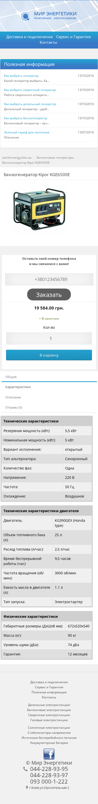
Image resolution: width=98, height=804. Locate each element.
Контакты (48, 42)
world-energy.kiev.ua (16, 157)
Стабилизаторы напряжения (49, 732)
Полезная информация (29, 64)
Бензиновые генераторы (55, 157)
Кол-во (49, 327)
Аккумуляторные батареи (49, 743)
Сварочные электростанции (49, 715)
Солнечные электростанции (49, 727)
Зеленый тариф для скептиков (26, 132)
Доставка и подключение (29, 36)
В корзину (49, 355)
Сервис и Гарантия (73, 36)
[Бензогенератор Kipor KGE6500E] (39, 210)
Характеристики (18, 387)
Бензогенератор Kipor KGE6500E (26, 162)
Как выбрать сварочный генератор (30, 90)
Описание (13, 397)
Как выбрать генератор (21, 76)
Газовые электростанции (49, 720)
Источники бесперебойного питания (49, 738)
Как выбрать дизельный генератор (30, 104)
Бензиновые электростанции (49, 710)
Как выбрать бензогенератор (25, 118)
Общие (11, 376)
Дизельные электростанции (49, 705)
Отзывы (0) (13, 407)
